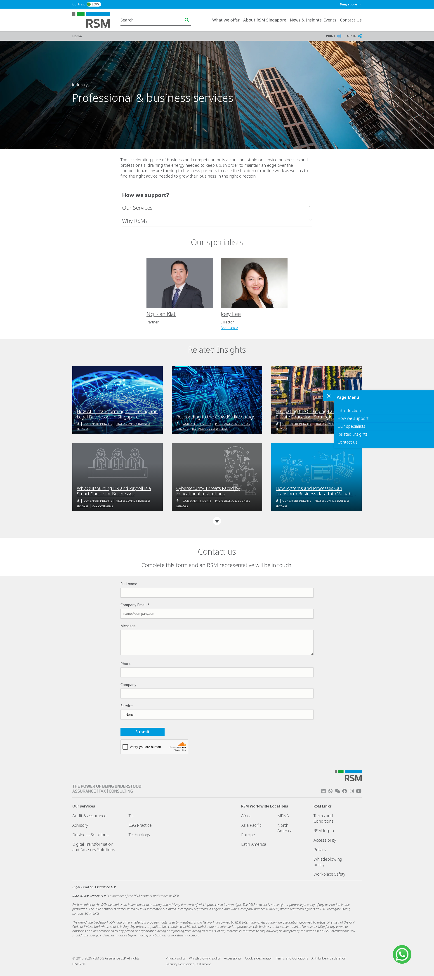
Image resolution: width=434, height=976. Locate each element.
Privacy (320, 849)
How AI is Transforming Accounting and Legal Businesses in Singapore (117, 414)
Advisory (80, 825)
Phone (125, 663)
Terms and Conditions (324, 818)
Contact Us (351, 20)
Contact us (347, 442)
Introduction (349, 410)
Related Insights (352, 434)
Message (128, 625)
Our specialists (351, 426)
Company (128, 684)
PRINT (330, 36)
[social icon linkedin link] (323, 791)
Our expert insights (97, 424)
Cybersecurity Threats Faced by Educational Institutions (208, 491)
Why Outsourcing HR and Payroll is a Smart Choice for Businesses (114, 491)
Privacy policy (176, 958)
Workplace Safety (329, 874)
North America (284, 827)
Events (329, 20)
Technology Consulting (210, 429)
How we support (352, 418)
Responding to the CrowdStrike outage (215, 417)
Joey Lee (231, 314)
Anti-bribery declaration (328, 958)
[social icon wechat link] (337, 791)
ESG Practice (140, 825)
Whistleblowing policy (205, 958)
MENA (283, 815)
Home (77, 36)
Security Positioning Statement (188, 964)
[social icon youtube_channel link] (359, 791)
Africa (246, 815)
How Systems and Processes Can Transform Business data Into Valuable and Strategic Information (315, 491)
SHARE (351, 36)
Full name (128, 583)
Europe (248, 834)
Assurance (229, 327)
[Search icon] (187, 20)
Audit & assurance (89, 815)
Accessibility (325, 840)
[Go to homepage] (94, 19)
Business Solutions (90, 834)
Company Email (133, 604)
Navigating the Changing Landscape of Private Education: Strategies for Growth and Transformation (315, 414)
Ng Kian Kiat (161, 314)
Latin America (253, 844)
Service (126, 705)
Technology (139, 834)
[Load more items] (217, 521)
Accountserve (102, 506)
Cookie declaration (259, 958)
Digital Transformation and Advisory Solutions (93, 846)
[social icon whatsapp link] (330, 791)
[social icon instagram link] (352, 791)
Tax (131, 815)
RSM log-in (324, 830)
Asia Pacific (251, 825)
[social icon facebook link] (344, 791)
